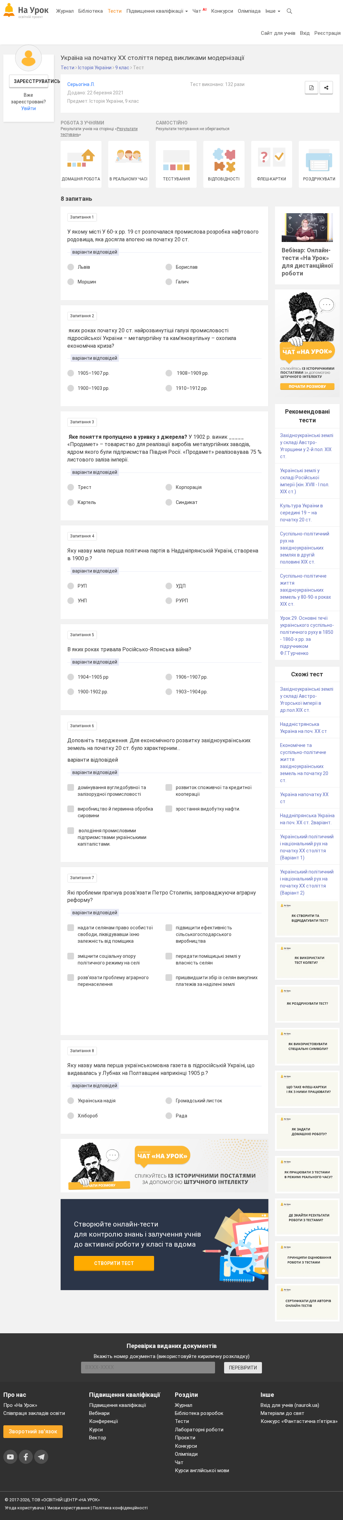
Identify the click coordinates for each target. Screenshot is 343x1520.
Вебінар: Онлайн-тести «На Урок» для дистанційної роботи (307, 262)
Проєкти (185, 1438)
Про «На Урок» (20, 1405)
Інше (271, 11)
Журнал (65, 11)
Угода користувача (24, 1507)
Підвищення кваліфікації (155, 11)
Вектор (97, 1438)
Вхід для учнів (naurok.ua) (290, 1405)
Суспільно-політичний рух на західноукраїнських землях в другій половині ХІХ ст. (304, 548)
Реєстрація (328, 33)
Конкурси (222, 11)
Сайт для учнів (278, 33)
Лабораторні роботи (199, 1430)
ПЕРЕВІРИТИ (243, 1367)
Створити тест (114, 1263)
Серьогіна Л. (81, 84)
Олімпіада (249, 11)
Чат (199, 10)
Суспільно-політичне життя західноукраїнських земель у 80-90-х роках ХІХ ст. (305, 590)
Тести (115, 11)
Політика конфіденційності (120, 1507)
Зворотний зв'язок (33, 1431)
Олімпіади (186, 1454)
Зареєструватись (31, 81)
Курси (96, 1430)
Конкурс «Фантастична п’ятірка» (299, 1421)
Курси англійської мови (202, 1470)
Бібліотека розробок (199, 1413)
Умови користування (68, 1507)
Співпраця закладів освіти (34, 1413)
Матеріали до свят (282, 1413)
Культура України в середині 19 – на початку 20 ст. (301, 512)
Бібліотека (90, 11)
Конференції (103, 1421)
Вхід (305, 33)
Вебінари (99, 1413)
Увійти (28, 108)
